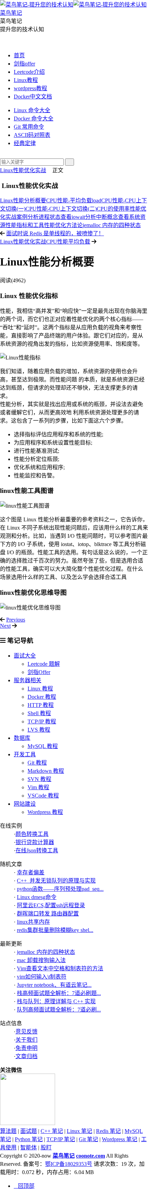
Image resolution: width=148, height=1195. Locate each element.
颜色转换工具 (32, 834)
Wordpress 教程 (45, 812)
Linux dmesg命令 (36, 897)
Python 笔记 (29, 1139)
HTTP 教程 (41, 705)
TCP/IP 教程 (42, 721)
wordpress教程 (30, 88)
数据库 (22, 738)
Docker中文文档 (33, 96)
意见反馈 (26, 1031)
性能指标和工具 (25, 225)
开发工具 (25, 754)
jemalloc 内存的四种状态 (112, 225)
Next (5, 626)
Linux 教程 (40, 688)
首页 (19, 55)
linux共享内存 (33, 922)
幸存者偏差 (30, 872)
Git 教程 (37, 763)
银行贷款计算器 (34, 842)
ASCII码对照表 (32, 135)
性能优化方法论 (63, 225)
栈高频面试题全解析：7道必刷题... (59, 993)
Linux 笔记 (79, 1131)
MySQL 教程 (43, 746)
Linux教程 (26, 80)
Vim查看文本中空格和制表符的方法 (60, 968)
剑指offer (24, 64)
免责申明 (26, 1048)
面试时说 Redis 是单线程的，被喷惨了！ (55, 233)
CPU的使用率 (113, 209)
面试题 (28, 1131)
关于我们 (26, 1040)
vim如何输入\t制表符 (41, 977)
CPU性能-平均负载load (73, 200)
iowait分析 (84, 217)
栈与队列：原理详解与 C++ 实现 (56, 1001)
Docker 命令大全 (33, 118)
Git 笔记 (88, 1139)
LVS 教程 (39, 730)
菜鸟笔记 (64, 1156)
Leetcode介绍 (29, 72)
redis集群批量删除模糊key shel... (55, 930)
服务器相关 (27, 680)
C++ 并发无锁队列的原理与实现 (56, 881)
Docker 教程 (42, 697)
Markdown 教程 (46, 771)
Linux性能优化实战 (23, 170)
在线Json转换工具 (36, 850)
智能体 (28, 1147)
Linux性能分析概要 (23, 200)
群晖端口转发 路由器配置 (48, 913)
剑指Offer (39, 672)
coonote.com (90, 1156)
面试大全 (25, 656)
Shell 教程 (39, 713)
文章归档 (26, 1056)
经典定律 (25, 143)
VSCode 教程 (43, 795)
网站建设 (25, 804)
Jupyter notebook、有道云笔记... (54, 985)
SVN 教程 (39, 779)
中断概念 (107, 217)
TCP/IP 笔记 (60, 1139)
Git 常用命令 (29, 127)
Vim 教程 (38, 787)
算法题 (8, 1131)
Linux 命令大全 (32, 110)
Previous (15, 620)
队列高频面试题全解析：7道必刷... (59, 1010)
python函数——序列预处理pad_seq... (60, 889)
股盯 (46, 1147)
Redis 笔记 (108, 1131)
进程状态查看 (55, 217)
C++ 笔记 (52, 1131)
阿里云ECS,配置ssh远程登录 (51, 905)
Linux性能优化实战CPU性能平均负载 (45, 242)
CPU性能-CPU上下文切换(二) (61, 209)
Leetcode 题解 (44, 664)
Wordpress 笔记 (119, 1139)
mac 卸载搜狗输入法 (41, 960)
